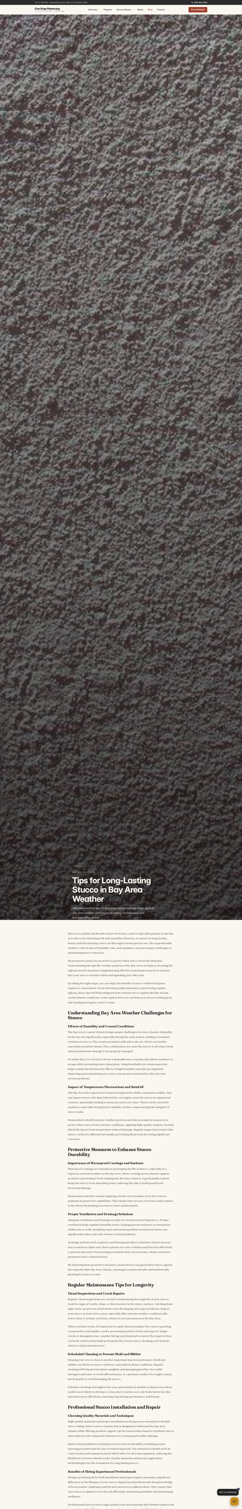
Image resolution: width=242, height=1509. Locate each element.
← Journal (78, 866)
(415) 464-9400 (200, 2)
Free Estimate (198, 9)
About (140, 9)
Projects (108, 9)
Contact (161, 9)
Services (92, 9)
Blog (150, 9)
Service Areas (123, 9)
